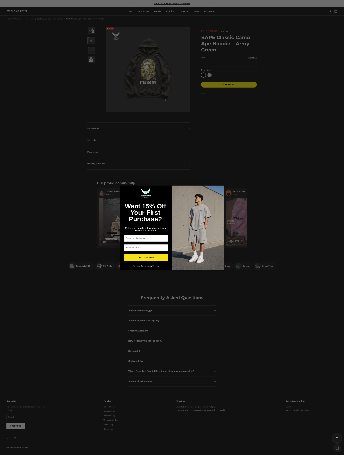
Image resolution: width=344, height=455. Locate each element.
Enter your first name (134, 233)
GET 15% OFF (146, 257)
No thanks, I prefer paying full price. (146, 266)
